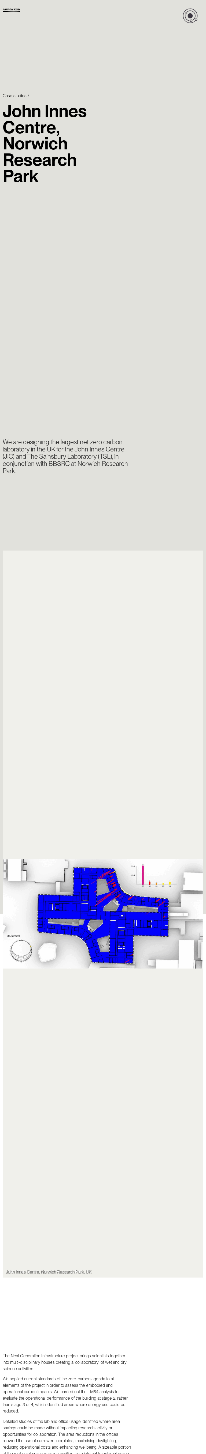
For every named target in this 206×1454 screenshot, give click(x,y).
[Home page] (27, 10)
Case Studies (15, 95)
